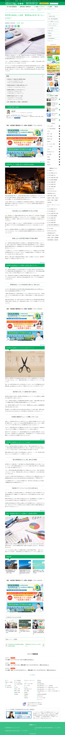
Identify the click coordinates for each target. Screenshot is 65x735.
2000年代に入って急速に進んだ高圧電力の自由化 (16, 79)
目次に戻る (43, 161)
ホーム (49, 13)
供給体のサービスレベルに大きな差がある (15, 99)
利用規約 (49, 35)
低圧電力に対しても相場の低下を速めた (15, 91)
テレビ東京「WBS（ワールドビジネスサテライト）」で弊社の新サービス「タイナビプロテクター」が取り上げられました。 (31, 670)
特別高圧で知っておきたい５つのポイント (33, 645)
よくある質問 (50, 28)
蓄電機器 (26, 694)
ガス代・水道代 (18, 682)
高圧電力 (18, 23)
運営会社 (49, 33)
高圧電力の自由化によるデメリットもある (15, 95)
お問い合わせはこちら (44, 3)
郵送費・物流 (17, 692)
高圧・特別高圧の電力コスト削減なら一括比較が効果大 (17, 101)
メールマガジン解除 (41, 697)
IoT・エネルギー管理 (28, 683)
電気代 (26, 696)
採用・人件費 (17, 689)
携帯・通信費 (17, 690)
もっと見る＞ (32, 674)
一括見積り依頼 (9, 687)
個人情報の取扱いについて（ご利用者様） (45, 685)
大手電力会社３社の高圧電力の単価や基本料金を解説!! (16, 645)
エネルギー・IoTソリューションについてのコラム (53, 24)
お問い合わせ (50, 30)
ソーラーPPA (27, 685)
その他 (16, 687)
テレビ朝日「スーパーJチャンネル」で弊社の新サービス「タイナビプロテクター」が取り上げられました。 (27, 665)
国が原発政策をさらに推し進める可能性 (15, 97)
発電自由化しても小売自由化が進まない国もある (16, 87)
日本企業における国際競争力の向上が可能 (15, 81)
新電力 (22, 23)
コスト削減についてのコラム (53, 21)
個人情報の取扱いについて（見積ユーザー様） (46, 689)
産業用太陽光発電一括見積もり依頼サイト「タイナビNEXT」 (16, 730)
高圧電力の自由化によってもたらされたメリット (16, 89)
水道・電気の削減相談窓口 (53, 18)
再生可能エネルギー (28, 689)
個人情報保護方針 (51, 38)
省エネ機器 (27, 690)
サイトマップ (50, 40)
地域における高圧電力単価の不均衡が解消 (15, 82)
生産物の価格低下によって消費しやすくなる (16, 93)
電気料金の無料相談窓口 (42, 694)
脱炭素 (26, 692)
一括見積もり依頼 (51, 16)
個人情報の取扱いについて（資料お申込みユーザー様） (48, 687)
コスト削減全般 (18, 680)
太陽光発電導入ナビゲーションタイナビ (12, 727)
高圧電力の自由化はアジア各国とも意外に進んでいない (17, 85)
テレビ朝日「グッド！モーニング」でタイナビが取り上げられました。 (20, 659)
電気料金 (16, 694)
